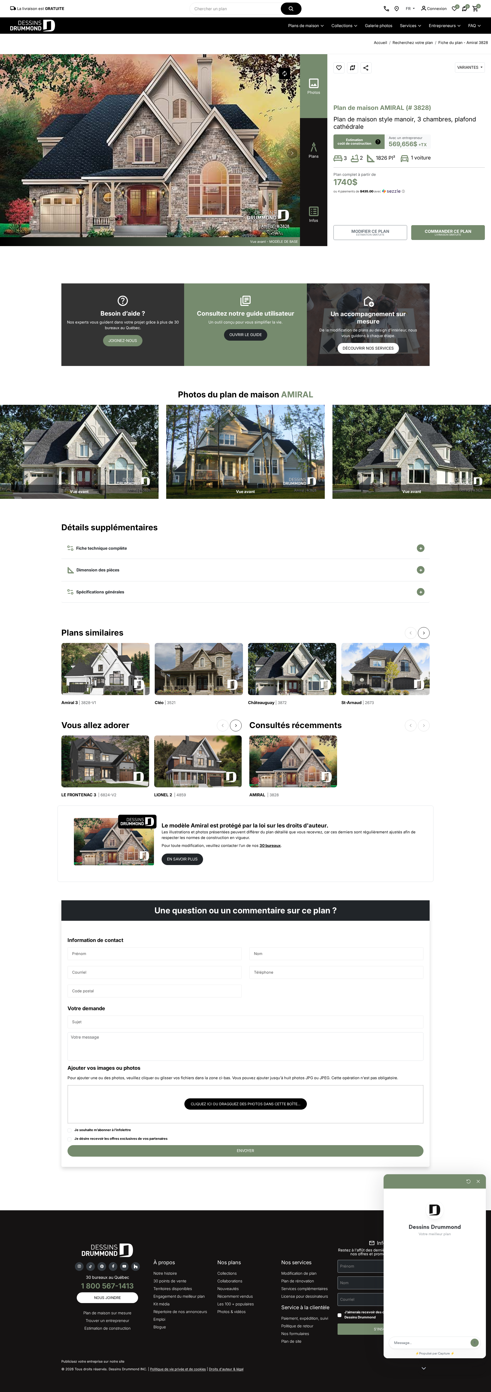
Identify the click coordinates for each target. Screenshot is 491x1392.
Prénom (79, 953)
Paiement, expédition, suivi (304, 1318)
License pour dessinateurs (304, 1296)
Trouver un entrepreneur (107, 1320)
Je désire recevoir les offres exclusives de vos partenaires (121, 1138)
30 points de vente (169, 1281)
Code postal (83, 990)
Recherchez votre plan (413, 42)
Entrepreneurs (442, 25)
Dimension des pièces (97, 569)
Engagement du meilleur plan (179, 1296)
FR (409, 8)
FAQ (472, 25)
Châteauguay (267, 702)
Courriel (79, 972)
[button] (292, 153)
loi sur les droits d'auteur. (293, 825)
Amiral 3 (78, 702)
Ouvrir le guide (245, 334)
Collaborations (229, 1281)
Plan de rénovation (297, 1281)
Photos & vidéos (231, 1311)
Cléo (165, 702)
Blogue (159, 1327)
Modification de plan (299, 1273)
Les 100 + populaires (235, 1304)
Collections (341, 25)
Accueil (380, 42)
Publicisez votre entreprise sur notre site (92, 1361)
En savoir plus (182, 859)
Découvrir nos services (368, 348)
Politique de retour (297, 1326)
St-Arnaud (357, 702)
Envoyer (245, 1150)
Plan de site (291, 1341)
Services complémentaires (304, 1288)
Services (408, 25)
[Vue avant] (79, 451)
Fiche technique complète (100, 548)
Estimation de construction (107, 1328)
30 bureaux (270, 845)
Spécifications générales (99, 591)
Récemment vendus (235, 1296)
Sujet (77, 1021)
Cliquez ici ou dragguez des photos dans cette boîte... (245, 1104)
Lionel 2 (170, 794)
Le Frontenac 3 (88, 794)
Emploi (159, 1319)
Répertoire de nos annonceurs (180, 1311)
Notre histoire (165, 1273)
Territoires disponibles (172, 1288)
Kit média (161, 1304)
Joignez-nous (122, 340)
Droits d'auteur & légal (226, 1369)
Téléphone (263, 972)
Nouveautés (228, 1288)
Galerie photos (378, 25)
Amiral (264, 794)
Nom (258, 953)
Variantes (468, 67)
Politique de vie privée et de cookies (178, 1369)
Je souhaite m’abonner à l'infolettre (102, 1130)
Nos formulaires (295, 1333)
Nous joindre (107, 1297)
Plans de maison (303, 25)
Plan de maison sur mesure (107, 1312)
